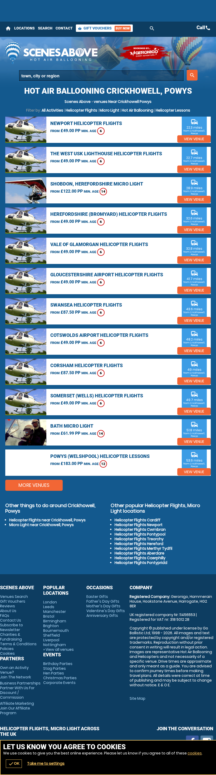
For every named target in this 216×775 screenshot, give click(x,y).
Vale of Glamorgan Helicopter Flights (99, 244)
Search (45, 28)
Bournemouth (56, 630)
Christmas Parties (60, 678)
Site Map (137, 698)
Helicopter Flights (81, 110)
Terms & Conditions (18, 644)
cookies (195, 753)
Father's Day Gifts (102, 601)
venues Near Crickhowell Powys (122, 101)
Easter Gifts (97, 596)
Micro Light (109, 110)
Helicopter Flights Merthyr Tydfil (143, 548)
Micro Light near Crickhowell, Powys (41, 524)
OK (13, 764)
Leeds (48, 606)
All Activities (52, 110)
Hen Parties (53, 673)
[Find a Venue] (101, 76)
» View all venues (58, 649)
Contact (64, 28)
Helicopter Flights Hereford (139, 543)
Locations (24, 28)
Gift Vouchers (104, 28)
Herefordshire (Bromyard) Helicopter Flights (108, 214)
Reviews (7, 606)
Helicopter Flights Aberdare (139, 553)
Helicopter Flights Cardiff (137, 520)
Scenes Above (78, 101)
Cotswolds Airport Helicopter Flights (99, 335)
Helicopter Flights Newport (139, 524)
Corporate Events (59, 682)
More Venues (34, 485)
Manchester (54, 611)
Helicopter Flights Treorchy (139, 539)
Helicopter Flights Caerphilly (140, 558)
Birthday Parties (57, 663)
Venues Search (14, 596)
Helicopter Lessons (173, 110)
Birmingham (54, 621)
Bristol (48, 616)
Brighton (51, 625)
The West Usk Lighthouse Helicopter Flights (106, 153)
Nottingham (54, 644)
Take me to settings (46, 763)
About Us (8, 610)
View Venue (194, 139)
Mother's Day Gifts (103, 606)
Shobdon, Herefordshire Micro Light (96, 184)
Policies (7, 648)
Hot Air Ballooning (137, 110)
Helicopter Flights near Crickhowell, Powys (47, 520)
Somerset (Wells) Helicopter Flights (96, 395)
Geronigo (145, 52)
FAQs (4, 615)
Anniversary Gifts (102, 615)
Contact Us (10, 620)
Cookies (7, 653)
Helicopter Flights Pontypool (140, 534)
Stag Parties (54, 668)
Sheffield (51, 635)
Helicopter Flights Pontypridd (141, 562)
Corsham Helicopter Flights (86, 365)
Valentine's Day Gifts (105, 610)
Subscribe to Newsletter (11, 627)
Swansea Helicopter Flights (86, 305)
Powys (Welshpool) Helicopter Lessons (100, 456)
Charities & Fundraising (11, 637)
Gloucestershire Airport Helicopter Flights (106, 274)
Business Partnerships (20, 690)
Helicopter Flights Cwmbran (140, 529)
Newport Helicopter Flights (86, 123)
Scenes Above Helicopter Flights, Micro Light (59, 52)
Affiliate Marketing (17, 708)
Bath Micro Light (71, 426)
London (50, 602)
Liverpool (51, 640)
